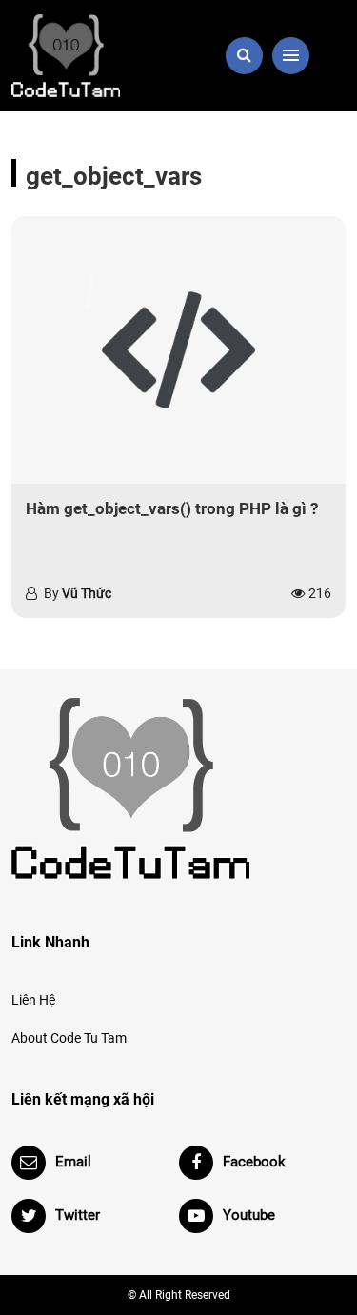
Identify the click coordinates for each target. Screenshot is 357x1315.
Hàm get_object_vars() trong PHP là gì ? (172, 508)
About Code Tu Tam (69, 1038)
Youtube (249, 1215)
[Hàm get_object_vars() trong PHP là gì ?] (178, 350)
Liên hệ (33, 999)
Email (73, 1161)
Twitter (77, 1215)
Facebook (254, 1161)
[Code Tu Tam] (89, 56)
